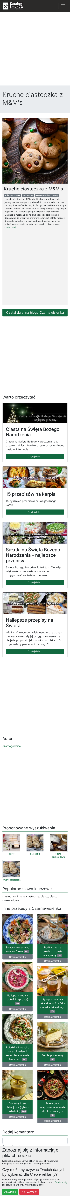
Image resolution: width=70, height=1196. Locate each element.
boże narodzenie (12, 195)
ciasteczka (28, 195)
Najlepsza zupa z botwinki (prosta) (17, 999)
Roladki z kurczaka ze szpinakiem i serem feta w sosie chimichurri (17, 1053)
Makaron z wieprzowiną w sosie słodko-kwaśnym (52, 1109)
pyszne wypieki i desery (46, 195)
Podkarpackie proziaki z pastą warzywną (53, 951)
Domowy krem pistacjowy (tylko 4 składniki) (17, 1107)
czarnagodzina (11, 746)
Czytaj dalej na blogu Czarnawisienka (35, 312)
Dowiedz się (61, 1182)
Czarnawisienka (17, 957)
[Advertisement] (35, 49)
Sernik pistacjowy (52, 1057)
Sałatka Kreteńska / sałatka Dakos (17, 949)
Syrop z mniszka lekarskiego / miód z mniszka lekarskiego (52, 1005)
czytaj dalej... (11, 227)
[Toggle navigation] (62, 6)
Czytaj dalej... (35, 456)
